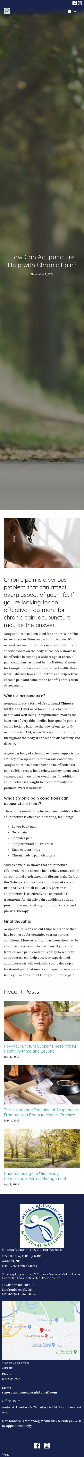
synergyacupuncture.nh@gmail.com (29, 1392)
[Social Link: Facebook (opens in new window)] (74, 3)
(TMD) (48, 844)
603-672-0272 (11, 1379)
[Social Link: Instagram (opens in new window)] (80, 3)
